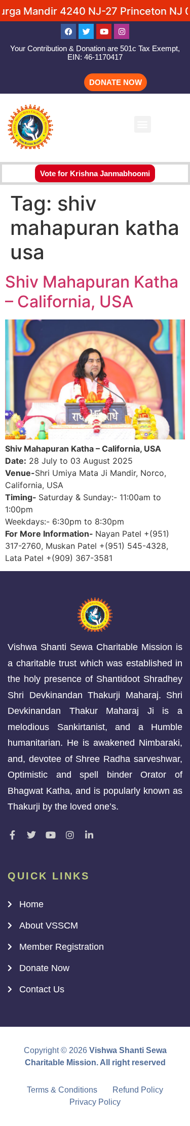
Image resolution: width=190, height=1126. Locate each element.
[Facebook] (68, 31)
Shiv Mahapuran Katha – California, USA (91, 291)
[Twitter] (86, 31)
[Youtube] (103, 31)
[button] (142, 124)
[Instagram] (121, 31)
